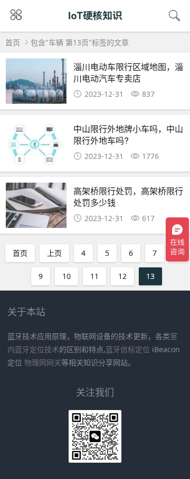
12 (122, 276)
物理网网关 (42, 362)
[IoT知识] (95, 25)
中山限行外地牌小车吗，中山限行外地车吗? (128, 134)
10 (66, 276)
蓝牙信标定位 (128, 349)
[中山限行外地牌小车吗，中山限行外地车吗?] (36, 146)
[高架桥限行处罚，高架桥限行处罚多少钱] (36, 208)
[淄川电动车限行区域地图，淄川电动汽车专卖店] (36, 83)
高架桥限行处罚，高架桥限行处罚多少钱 (128, 196)
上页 (54, 253)
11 (94, 276)
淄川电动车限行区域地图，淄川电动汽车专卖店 (128, 72)
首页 (12, 42)
